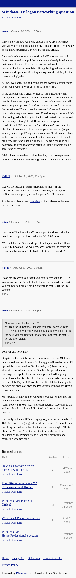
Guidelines (34, 558)
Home (5, 558)
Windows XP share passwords (21, 518)
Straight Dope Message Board (18, 3)
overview (35, 201)
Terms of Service (52, 558)
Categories (18, 558)
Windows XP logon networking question (38, 12)
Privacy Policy (10, 564)
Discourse (21, 573)
